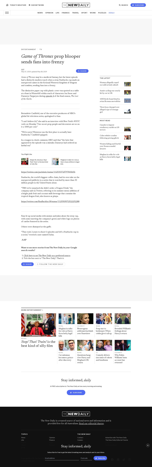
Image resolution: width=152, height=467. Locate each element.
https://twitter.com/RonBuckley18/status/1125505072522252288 (50, 202)
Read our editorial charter (91, 424)
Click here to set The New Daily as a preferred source (47, 256)
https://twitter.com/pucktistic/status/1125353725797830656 (48, 172)
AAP (22, 69)
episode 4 (50, 96)
